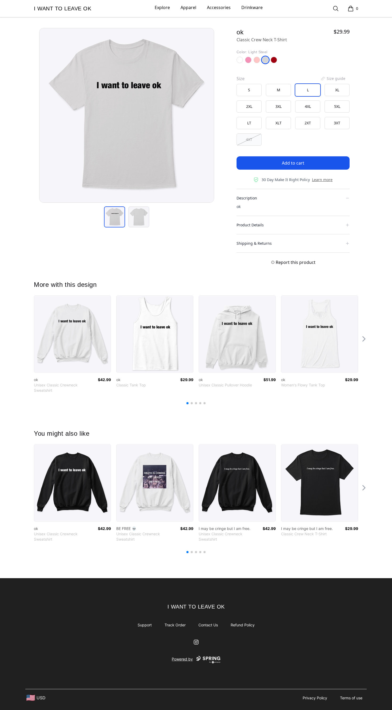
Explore (162, 7)
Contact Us (208, 625)
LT (249, 122)
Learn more (322, 179)
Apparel (188, 7)
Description (247, 198)
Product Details (250, 224)
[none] (332, 78)
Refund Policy (243, 625)
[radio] (249, 90)
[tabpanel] (126, 115)
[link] (72, 334)
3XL (278, 106)
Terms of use (351, 698)
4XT (249, 139)
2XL (249, 106)
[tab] (115, 217)
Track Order (175, 625)
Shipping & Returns (254, 243)
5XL (337, 106)
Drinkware (252, 7)
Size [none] (241, 78)
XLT (278, 122)
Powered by (182, 659)
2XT (308, 122)
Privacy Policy (315, 698)
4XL (308, 106)
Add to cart (293, 163)
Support (145, 625)
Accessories (219, 7)
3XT (337, 122)
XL (337, 89)
